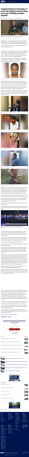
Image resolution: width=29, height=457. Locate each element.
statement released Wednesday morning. (13, 267)
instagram (25, 452)
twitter (23, 452)
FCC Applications (3, 433)
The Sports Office (17, 417)
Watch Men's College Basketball (3, 445)
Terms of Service (15, 333)
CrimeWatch (24, 415)
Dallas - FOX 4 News (25, 426)
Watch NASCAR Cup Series (3, 442)
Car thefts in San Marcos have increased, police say (12, 370)
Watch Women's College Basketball (3, 446)
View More (26, 336)
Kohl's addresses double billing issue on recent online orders (8, 338)
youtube (26, 452)
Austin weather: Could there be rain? (5, 394)
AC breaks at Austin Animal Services (5, 384)
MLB (16, 428)
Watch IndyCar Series (3, 443)
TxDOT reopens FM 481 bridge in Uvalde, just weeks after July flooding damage (16, 364)
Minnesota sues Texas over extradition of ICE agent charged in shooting (9, 352)
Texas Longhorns (17, 426)
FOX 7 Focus (24, 417)
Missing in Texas (25, 420)
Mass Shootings (5, 18)
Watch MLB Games (3, 441)
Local (1, 414)
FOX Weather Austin (17, 418)
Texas (1, 416)
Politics (2, 417)
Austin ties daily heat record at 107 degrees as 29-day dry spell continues (15, 367)
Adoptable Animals (10, 418)
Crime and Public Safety (3, 418)
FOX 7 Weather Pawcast (10, 426)
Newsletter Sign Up (3, 428)
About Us (2, 425)
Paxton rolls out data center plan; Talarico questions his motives (14, 358)
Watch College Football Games (3, 440)
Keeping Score (10, 415)
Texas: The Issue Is (25, 418)
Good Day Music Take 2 (18, 421)
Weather (9, 425)
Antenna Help (2, 434)
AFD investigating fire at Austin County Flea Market (7, 387)
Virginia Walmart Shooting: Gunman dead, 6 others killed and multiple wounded (12, 36)
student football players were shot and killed (12, 310)
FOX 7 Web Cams (10, 431)
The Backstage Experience (17, 423)
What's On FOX (3, 426)
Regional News (25, 425)
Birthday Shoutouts (10, 414)
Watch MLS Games (3, 448)
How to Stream (17, 414)
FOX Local (17, 413)
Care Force (24, 419)
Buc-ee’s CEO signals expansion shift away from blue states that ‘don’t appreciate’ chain (11, 348)
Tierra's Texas (17, 415)
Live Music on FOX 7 (10, 417)
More (18, 1)
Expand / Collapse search (27, 1)
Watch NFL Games (3, 438)
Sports (16, 425)
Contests (9, 419)
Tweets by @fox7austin (3, 409)
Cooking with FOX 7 (10, 416)
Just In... (2, 336)
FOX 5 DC (2, 18)
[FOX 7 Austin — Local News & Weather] (3, 2)
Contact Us (2, 427)
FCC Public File (2, 432)
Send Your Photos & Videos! (10, 430)
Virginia (14, 40)
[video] (26, 385)
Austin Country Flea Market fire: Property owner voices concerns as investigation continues (12, 345)
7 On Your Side (24, 416)
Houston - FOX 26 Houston (25, 427)
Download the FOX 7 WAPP (10, 428)
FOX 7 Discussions (25, 421)
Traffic (1, 415)
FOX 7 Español (17, 416)
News (2, 413)
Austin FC (16, 427)
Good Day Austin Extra (17, 419)
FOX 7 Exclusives (24, 414)
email (27, 452)
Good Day (9, 413)
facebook (22, 452)
